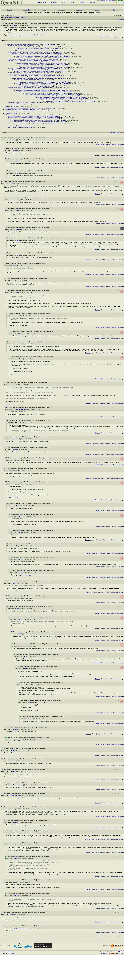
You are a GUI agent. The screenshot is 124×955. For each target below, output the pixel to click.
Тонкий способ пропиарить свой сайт (26, 79)
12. (2, 759)
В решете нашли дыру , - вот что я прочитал (17, 109)
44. (8, 171)
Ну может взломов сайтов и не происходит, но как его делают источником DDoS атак (32, 60)
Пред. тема (115, 935)
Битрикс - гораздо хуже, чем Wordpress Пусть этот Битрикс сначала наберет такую (31, 87)
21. (10, 331)
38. (8, 543)
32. (8, 238)
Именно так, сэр (13, 127)
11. (2, 748)
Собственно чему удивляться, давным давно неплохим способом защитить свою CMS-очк (30, 115)
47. (6, 596)
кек (5, 113)
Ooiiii (57, 59)
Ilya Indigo (61, 55)
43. (5, 727)
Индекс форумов (105, 935)
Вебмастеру (119, 953)
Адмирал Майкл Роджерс (25, 127)
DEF (56, 87)
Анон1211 (43, 86)
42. (8, 420)
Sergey (57, 76)
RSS (114, 10)
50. (5, 831)
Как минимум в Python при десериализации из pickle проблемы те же (35, 48)
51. (8, 606)
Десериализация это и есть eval (17, 45)
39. (10, 530)
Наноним (59, 117)
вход (107, 0)
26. (6, 458)
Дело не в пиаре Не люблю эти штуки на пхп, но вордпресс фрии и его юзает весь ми (43, 82)
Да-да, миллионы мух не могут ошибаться (24, 89)
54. (11, 632)
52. (10, 617)
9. (4, 263)
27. (2, 807)
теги (95, 2)
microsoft (25, 125)
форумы (9, 10)
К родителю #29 (100, 259)
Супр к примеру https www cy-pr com (29, 86)
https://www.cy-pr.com (27, 575)
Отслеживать (120, 19)
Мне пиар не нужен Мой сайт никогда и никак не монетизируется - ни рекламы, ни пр (42, 81)
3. (2, 137)
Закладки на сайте (7, 952)
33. (5, 926)
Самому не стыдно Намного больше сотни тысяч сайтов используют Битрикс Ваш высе (36, 78)
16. (6, 208)
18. (8, 313)
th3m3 (51, 108)
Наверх (108, 144)
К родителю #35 (100, 540)
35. (8, 503)
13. (5, 278)
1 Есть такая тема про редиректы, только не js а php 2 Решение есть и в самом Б (34, 61)
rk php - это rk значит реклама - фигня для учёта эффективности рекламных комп (42, 64)
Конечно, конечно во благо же (13, 125)
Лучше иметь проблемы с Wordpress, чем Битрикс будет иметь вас (27, 72)
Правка (108, 37)
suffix (55, 51)
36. (10, 514)
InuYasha (60, 119)
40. (5, 782)
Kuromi (58, 115)
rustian (64, 66)
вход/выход (79, 10)
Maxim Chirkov (118, 952)
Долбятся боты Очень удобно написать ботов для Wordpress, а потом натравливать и (32, 117)
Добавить (103, 953)
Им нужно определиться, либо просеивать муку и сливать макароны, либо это (30, 110)
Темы (111, 935)
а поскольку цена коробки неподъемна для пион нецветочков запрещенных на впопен (32, 68)
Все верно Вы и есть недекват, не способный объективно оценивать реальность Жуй (53, 96)
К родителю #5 (101, 274)
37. (6, 159)
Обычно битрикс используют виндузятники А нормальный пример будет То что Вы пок (39, 83)
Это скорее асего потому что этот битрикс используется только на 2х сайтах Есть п (31, 76)
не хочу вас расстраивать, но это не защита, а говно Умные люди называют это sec (31, 121)
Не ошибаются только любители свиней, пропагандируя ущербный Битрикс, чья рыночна (40, 90)
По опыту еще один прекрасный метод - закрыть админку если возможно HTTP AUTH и (36, 120)
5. (2, 181)
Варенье (52, 44)
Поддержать (111, 953)
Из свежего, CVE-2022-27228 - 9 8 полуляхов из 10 (22, 102)
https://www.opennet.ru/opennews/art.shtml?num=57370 (28, 35)
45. (5, 820)
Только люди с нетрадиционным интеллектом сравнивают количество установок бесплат (44, 91)
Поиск (91, 2)
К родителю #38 (100, 577)
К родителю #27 (100, 839)
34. (6, 482)
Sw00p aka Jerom (12, 113)
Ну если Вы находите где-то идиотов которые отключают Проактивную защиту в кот (35, 75)
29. (6, 227)
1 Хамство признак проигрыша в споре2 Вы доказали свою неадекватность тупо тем (57, 97)
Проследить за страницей (9, 953)
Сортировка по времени (115, 132)
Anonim (48, 72)
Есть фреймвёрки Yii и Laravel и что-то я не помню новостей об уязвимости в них (34, 55)
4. (4, 148)
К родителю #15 (100, 353)
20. (5, 436)
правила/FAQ (27, 10)
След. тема (121, 935)
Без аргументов (57, 110)
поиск (44, 10)
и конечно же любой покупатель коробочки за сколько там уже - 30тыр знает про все (39, 63)
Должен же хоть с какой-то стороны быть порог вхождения (28, 70)
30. (5, 468)
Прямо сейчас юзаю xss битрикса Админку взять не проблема (25, 74)
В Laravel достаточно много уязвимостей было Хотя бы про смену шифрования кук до (39, 56)
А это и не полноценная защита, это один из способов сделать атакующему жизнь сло (36, 123)
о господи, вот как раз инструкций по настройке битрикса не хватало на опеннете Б (39, 66)
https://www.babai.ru (14, 497)
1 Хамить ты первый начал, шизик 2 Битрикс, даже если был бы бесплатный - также (60, 98)
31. (6, 407)
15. (6, 290)
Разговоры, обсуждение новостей (15, 17)
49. (8, 253)
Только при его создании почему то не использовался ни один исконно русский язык (31, 59)
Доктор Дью (16, 104)
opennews (13, 25)
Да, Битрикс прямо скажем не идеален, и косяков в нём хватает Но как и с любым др (43, 67)
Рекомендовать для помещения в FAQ (92, 935)
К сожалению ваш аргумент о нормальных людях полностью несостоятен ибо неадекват (51, 94)
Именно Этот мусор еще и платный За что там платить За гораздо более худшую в (46, 93)
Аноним (29, 45)
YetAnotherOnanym (50, 70)
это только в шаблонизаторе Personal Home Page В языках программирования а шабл (35, 47)
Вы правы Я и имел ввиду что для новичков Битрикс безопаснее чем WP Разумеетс (35, 53)
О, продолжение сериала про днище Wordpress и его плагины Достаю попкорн (26, 108)
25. (5, 447)
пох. (64, 63)
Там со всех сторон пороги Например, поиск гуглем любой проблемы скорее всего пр (39, 71)
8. (4, 197)
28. (2, 912)
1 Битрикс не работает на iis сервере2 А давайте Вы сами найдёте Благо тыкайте (41, 85)
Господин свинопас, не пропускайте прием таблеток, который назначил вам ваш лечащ (69, 101)
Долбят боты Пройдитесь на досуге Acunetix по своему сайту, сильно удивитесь (30, 116)
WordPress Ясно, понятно (12, 106)
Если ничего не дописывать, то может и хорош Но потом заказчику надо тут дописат (31, 52)
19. (2, 769)
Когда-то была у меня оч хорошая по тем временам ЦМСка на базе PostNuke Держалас (32, 119)
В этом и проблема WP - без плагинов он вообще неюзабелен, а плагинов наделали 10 (29, 51)
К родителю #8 (101, 234)
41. (5, 581)
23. (2, 793)
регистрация (111, 0)
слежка (97, 10)
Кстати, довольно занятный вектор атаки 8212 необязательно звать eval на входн (27, 44)
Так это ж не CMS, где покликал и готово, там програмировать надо (34, 57)
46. (10, 557)
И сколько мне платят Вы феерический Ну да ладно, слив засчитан (60, 100)
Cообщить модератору (117, 37)
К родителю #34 (100, 553)
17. (5, 382)
